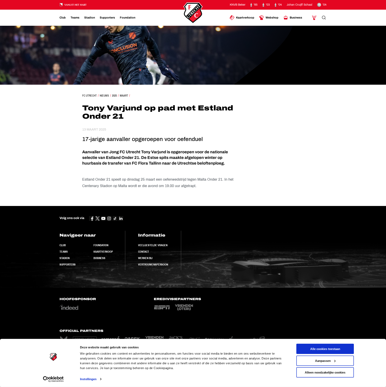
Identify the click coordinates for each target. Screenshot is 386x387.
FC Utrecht (89, 95)
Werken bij (145, 258)
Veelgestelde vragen (152, 245)
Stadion (65, 258)
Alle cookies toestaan (325, 349)
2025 (114, 95)
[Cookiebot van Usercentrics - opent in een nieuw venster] (53, 379)
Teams (64, 251)
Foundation (100, 245)
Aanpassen (323, 360)
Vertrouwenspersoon (153, 264)
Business (99, 258)
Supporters (68, 264)
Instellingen (88, 379)
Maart (124, 95)
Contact (143, 251)
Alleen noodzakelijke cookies (325, 372)
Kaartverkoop (103, 251)
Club (63, 245)
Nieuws (104, 95)
